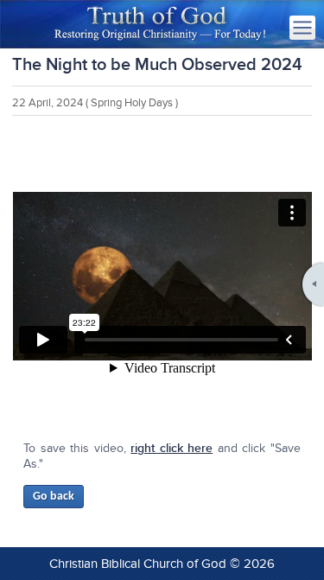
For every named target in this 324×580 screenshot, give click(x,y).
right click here (171, 448)
